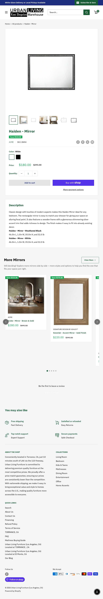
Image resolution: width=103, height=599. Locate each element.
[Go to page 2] (49, 370)
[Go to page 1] (47, 371)
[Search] (86, 12)
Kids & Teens (62, 465)
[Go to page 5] (55, 370)
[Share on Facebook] (78, 142)
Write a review (51, 392)
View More (88, 260)
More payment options (73, 189)
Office (58, 481)
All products (17, 24)
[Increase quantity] (35, 173)
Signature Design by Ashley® (65, 329)
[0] (95, 12)
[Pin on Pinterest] (83, 142)
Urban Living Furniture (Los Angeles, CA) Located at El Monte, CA (23, 552)
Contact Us (10, 516)
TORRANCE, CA (12, 532)
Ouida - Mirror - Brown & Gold (21, 321)
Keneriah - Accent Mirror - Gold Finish (69, 333)
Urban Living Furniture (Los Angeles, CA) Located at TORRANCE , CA (23, 545)
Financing (9, 520)
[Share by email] (92, 142)
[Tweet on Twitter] (87, 142)
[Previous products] (6, 322)
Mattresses (61, 469)
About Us (9, 512)
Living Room (61, 457)
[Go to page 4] (53, 370)
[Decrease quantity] (21, 173)
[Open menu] (6, 12)
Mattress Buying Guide (15, 540)
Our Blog (9, 558)
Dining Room (61, 473)
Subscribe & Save (88, 2)
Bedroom (60, 461)
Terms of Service (12, 528)
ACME (11, 142)
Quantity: (13, 173)
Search (8, 507)
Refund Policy (11, 524)
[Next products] (97, 322)
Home (7, 24)
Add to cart (29, 183)
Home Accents (62, 485)
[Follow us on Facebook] (7, 574)
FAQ (7, 536)
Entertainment (62, 477)
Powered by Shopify (13, 591)
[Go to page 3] (51, 370)
